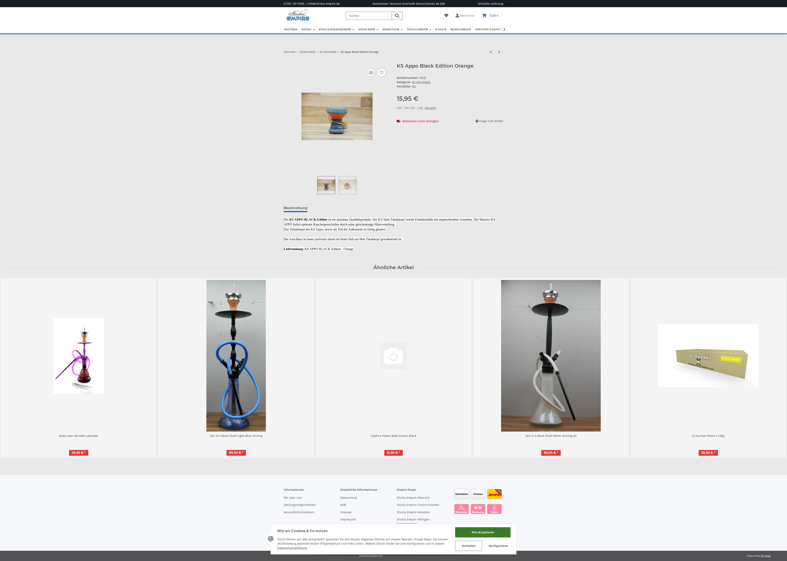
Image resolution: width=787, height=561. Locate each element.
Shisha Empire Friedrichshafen (418, 505)
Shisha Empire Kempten (413, 512)
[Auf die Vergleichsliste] (370, 72)
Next (777, 368)
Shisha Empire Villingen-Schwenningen (413, 521)
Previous (10, 368)
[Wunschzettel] (446, 15)
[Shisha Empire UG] (298, 18)
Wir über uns (293, 498)
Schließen (469, 545)
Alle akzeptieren (483, 532)
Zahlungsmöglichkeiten (300, 505)
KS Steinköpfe (421, 82)
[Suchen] (397, 16)
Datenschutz (348, 498)
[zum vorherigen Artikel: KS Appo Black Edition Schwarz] (491, 52)
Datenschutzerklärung (292, 548)
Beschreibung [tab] (295, 208)
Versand (430, 108)
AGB (343, 505)
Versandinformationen (299, 512)
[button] (465, 15)
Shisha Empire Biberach (413, 498)
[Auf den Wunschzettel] (381, 72)
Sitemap (345, 512)
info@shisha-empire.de (324, 4)
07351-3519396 (294, 4)
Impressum (348, 519)
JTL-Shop (766, 556)
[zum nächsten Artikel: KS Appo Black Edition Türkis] (499, 52)
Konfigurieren (498, 545)
